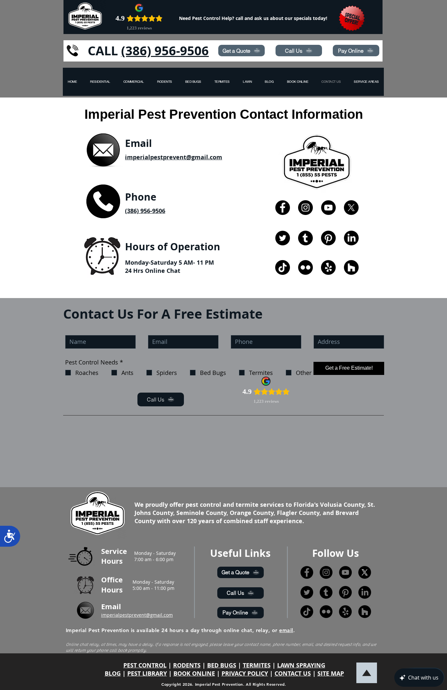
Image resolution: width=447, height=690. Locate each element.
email (286, 630)
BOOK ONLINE (194, 673)
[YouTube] (328, 207)
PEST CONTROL (145, 665)
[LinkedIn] (351, 238)
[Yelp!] (328, 267)
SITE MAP (330, 673)
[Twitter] (282, 238)
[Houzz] (351, 267)
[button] (366, 82)
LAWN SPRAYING (301, 665)
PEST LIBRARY (147, 673)
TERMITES (257, 665)
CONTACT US (293, 673)
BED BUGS (221, 665)
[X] (351, 207)
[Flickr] (305, 267)
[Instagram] (305, 207)
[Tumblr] (305, 238)
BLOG (113, 673)
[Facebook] (282, 207)
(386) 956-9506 (165, 50)
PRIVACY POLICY (245, 673)
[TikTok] (282, 267)
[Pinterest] (328, 238)
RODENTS (187, 665)
